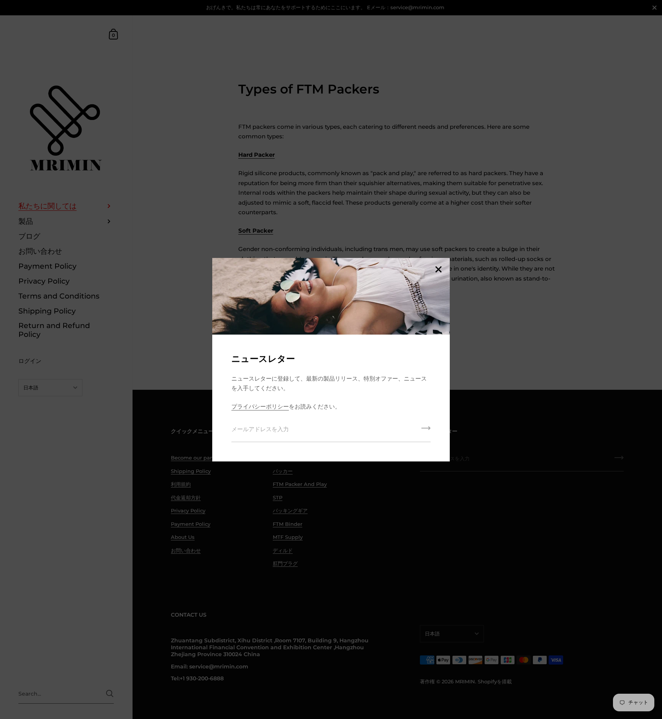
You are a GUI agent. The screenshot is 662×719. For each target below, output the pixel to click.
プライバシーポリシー (260, 406)
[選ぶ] (438, 270)
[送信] (426, 430)
